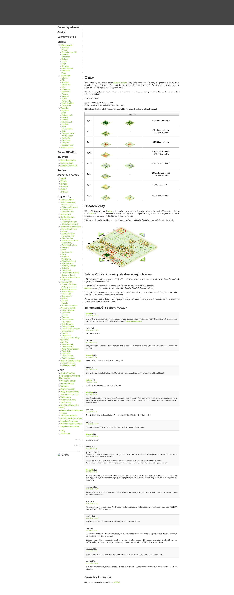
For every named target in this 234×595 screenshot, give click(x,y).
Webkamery (65, 397)
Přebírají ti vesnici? (69, 287)
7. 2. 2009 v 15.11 (91, 382)
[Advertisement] (131, 45)
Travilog (65, 315)
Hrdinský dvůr (67, 115)
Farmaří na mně (68, 236)
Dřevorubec (66, 92)
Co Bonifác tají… (67, 217)
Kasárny (65, 117)
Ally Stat (64, 342)
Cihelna (64, 78)
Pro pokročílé (66, 282)
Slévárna (65, 96)
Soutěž (61, 32)
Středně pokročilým (69, 222)
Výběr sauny (66, 402)
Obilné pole (66, 89)
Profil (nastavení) (67, 202)
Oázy (64, 254)
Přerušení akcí (67, 264)
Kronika (61, 170)
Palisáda (65, 124)
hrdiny (109, 211)
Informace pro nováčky (70, 226)
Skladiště (65, 83)
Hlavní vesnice (67, 238)
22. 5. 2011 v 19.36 (92, 563)
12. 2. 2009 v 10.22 (92, 424)
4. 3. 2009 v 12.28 (92, 448)
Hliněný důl (66, 85)
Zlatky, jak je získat (69, 245)
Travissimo (66, 313)
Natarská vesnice (68, 160)
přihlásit (117, 582)
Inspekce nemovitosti (69, 426)
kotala (89, 380)
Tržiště (64, 61)
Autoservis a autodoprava (71, 410)
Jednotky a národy (68, 175)
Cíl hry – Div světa (69, 285)
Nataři (63, 178)
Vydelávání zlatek (69, 365)
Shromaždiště (67, 129)
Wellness (64, 386)
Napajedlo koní (67, 145)
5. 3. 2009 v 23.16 (92, 472)
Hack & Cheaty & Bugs (70, 361)
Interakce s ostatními (70, 241)
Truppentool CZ (68, 347)
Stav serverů (67, 296)
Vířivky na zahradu (68, 415)
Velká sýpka (66, 101)
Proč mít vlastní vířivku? (71, 424)
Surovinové (65, 75)
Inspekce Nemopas (69, 421)
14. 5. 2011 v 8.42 (91, 551)
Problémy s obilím (69, 266)
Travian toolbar (67, 356)
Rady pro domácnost (69, 391)
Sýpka (64, 99)
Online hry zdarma (68, 27)
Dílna (64, 113)
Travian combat (68, 326)
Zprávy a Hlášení (68, 275)
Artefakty (65, 247)
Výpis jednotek (67, 344)
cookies (63, 413)
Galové (63, 189)
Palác (64, 73)
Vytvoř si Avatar (68, 310)
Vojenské (64, 108)
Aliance (64, 231)
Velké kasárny (67, 136)
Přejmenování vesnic (70, 207)
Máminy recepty (67, 389)
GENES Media (67, 383)
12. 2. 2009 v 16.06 (92, 436)
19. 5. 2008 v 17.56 (92, 330)
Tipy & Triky (64, 196)
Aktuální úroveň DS (68, 165)
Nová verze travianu (69, 305)
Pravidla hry (66, 259)
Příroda (63, 181)
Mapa (64, 250)
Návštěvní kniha (66, 37)
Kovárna (65, 120)
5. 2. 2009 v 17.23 (92, 342)
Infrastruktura (66, 45)
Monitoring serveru (69, 289)
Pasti (64, 127)
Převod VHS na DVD (69, 394)
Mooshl (89, 355)
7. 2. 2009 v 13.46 (92, 369)
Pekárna (65, 94)
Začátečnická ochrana (70, 273)
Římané (63, 184)
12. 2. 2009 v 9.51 (92, 411)
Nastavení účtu (68, 212)
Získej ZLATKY (67, 200)
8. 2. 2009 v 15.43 (92, 394)
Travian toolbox (68, 319)
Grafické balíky (68, 324)
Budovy (61, 42)
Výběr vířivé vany (68, 400)
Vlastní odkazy (67, 291)
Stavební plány (67, 163)
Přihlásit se (65, 433)
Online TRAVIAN (66, 152)
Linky (60, 369)
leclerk (89, 313)
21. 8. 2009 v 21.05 (92, 518)
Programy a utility (68, 308)
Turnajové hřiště (68, 133)
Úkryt (64, 64)
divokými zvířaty (120, 83)
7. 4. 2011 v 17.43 (91, 530)
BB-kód (64, 298)
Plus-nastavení (67, 205)
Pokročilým (66, 219)
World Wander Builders (70, 349)
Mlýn (63, 87)
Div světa (65, 66)
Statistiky (65, 268)
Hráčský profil (67, 209)
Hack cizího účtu (68, 363)
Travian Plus (67, 270)
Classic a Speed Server (71, 277)
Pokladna (65, 48)
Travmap (65, 317)
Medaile (65, 303)
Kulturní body (67, 243)
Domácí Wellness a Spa (71, 418)
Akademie (65, 111)
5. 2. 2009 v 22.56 (92, 357)
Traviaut (65, 333)
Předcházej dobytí (69, 261)
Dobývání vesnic (68, 234)
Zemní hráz (66, 140)
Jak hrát (65, 301)
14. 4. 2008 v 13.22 (92, 315)
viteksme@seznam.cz (134, 321)
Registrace (66, 280)
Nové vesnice (67, 252)
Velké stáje (66, 138)
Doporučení (65, 214)
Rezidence (66, 57)
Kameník (65, 55)
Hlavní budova (67, 68)
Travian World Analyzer (71, 329)
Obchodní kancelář (69, 52)
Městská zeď (67, 122)
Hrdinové (87, 288)
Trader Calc (66, 351)
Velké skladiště (68, 103)
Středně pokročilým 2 (70, 224)
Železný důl (66, 106)
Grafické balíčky (67, 373)
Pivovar (65, 50)
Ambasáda (65, 71)
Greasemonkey (68, 331)
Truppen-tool (66, 336)
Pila (63, 80)
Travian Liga (66, 294)
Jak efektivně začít (69, 229)
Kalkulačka (66, 354)
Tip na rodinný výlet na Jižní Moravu (69, 377)
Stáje (64, 131)
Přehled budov (66, 147)
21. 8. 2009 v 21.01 (92, 503)
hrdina (91, 213)
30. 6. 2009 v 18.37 (92, 489)
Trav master (66, 322)
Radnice (65, 59)
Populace (65, 257)
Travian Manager (68, 358)
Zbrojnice (65, 143)
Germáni (64, 186)
